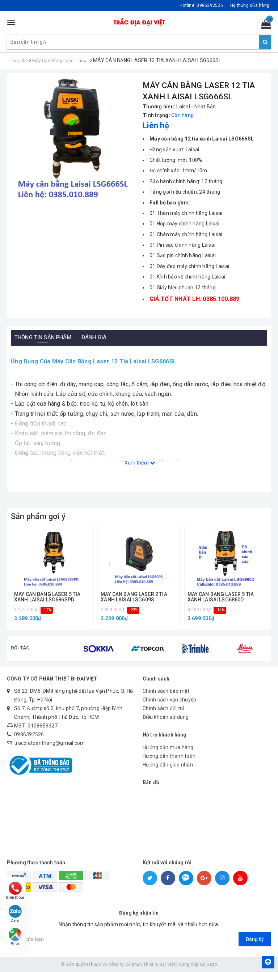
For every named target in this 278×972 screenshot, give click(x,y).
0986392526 (29, 734)
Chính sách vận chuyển (169, 700)
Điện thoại (15, 897)
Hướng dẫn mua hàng (168, 747)
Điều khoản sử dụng (166, 717)
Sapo (212, 964)
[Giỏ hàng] (264, 26)
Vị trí (15, 944)
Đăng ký (255, 939)
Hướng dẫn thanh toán (169, 756)
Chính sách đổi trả (164, 708)
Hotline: (201, 5)
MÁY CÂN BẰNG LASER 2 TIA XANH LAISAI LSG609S (134, 597)
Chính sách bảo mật (166, 691)
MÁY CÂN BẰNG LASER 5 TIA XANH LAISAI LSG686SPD (47, 597)
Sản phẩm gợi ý (38, 516)
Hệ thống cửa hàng (249, 5)
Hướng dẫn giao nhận (168, 765)
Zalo (15, 921)
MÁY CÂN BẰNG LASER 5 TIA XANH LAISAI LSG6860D (221, 597)
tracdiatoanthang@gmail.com (49, 743)
